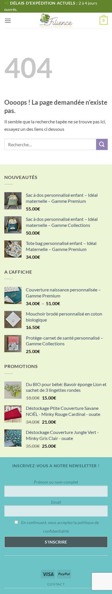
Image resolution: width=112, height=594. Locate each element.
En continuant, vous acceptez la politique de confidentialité (59, 526)
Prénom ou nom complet (56, 482)
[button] (7, 20)
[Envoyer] (102, 144)
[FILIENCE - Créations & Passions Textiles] (56, 20)
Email (56, 502)
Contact (56, 584)
